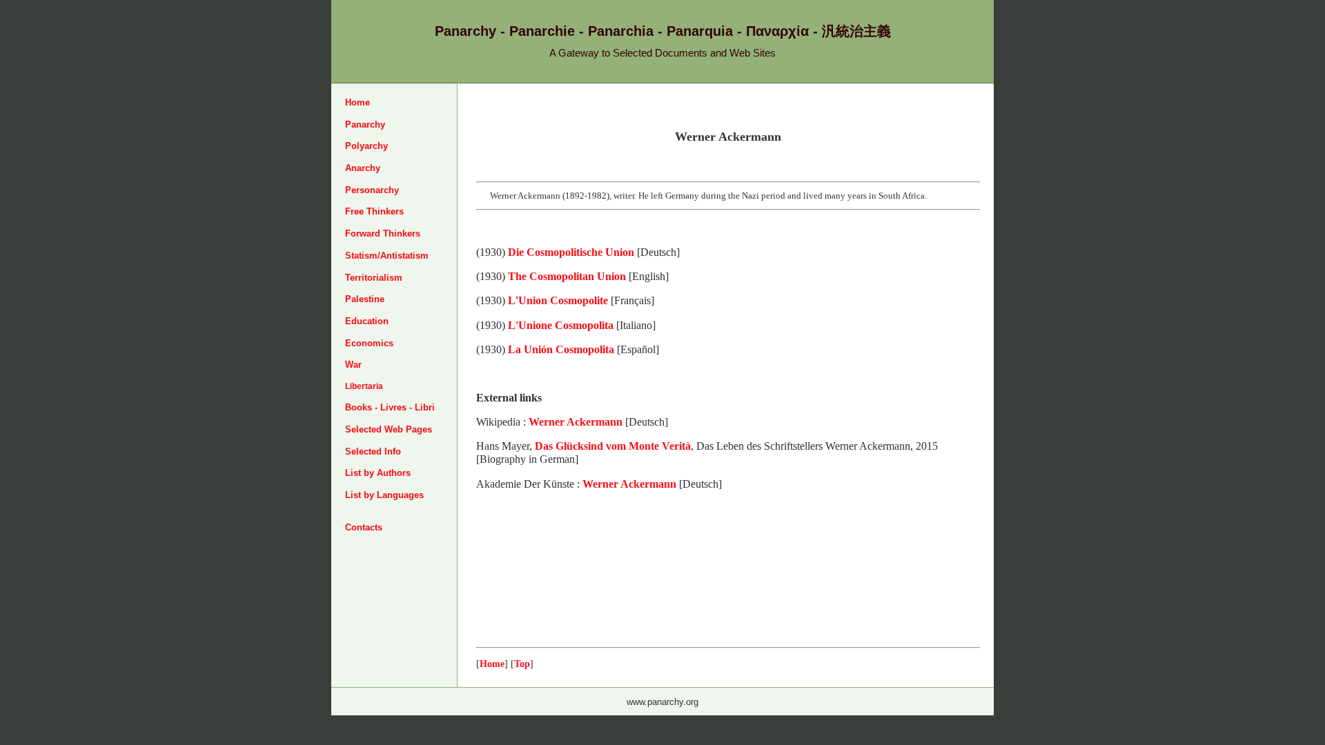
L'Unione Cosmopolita (561, 325)
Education (367, 321)
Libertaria (364, 386)
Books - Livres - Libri (390, 407)
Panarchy (365, 124)
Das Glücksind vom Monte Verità (613, 446)
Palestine (364, 299)
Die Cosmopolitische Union (571, 252)
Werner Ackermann (575, 422)
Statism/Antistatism (387, 255)
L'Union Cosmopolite (558, 300)
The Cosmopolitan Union (567, 276)
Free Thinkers (374, 211)
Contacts (363, 527)
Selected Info (373, 451)
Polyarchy (366, 146)
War (353, 364)
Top (522, 663)
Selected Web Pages (388, 429)
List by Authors (378, 473)
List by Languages (384, 495)
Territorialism (373, 277)
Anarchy (362, 168)
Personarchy (372, 190)
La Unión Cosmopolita (561, 349)
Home (357, 102)
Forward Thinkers (382, 233)
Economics (369, 343)
